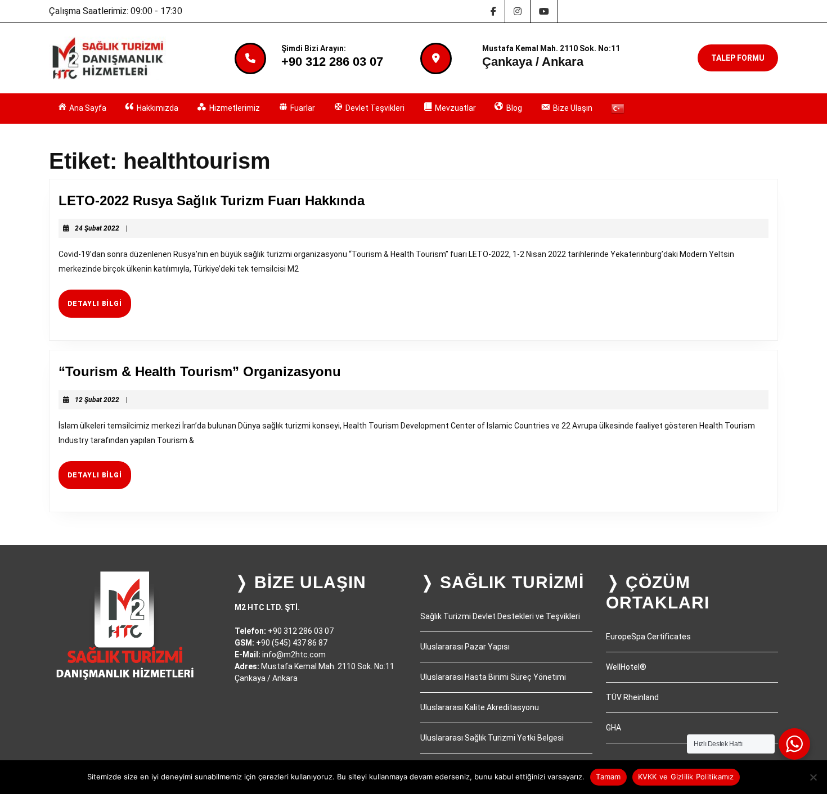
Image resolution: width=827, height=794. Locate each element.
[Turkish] (618, 108)
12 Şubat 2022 (97, 400)
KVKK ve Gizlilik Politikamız (686, 776)
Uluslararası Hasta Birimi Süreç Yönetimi (493, 677)
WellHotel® (626, 666)
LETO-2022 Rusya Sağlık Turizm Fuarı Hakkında (212, 200)
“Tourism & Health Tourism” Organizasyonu (200, 371)
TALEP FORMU (738, 57)
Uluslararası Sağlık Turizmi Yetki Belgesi (492, 737)
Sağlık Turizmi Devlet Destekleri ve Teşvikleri (500, 616)
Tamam (608, 776)
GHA (613, 727)
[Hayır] (813, 777)
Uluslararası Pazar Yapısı (465, 646)
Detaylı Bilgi (99, 308)
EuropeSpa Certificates (648, 636)
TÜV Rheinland (632, 697)
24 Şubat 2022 (97, 228)
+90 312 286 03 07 (332, 62)
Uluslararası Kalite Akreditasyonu (479, 707)
